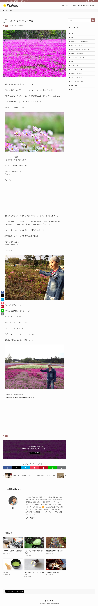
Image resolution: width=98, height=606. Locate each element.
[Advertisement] (34, 198)
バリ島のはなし (75, 65)
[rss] (91, 1)
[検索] (93, 1)
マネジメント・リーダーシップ (80, 41)
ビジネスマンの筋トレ (77, 57)
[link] (27, 518)
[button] (7, 467)
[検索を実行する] (93, 20)
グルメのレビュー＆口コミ (79, 77)
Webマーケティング (77, 45)
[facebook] (83, 1)
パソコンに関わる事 (77, 81)
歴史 (72, 61)
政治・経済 (74, 85)
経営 (72, 37)
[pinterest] (88, 1)
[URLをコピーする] (61, 467)
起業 (72, 33)
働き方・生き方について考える (80, 49)
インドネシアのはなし (77, 69)
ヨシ (13, 508)
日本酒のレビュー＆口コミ (79, 73)
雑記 (6, 25)
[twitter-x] (86, 1)
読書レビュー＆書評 (77, 53)
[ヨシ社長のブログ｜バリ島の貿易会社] (10, 5)
